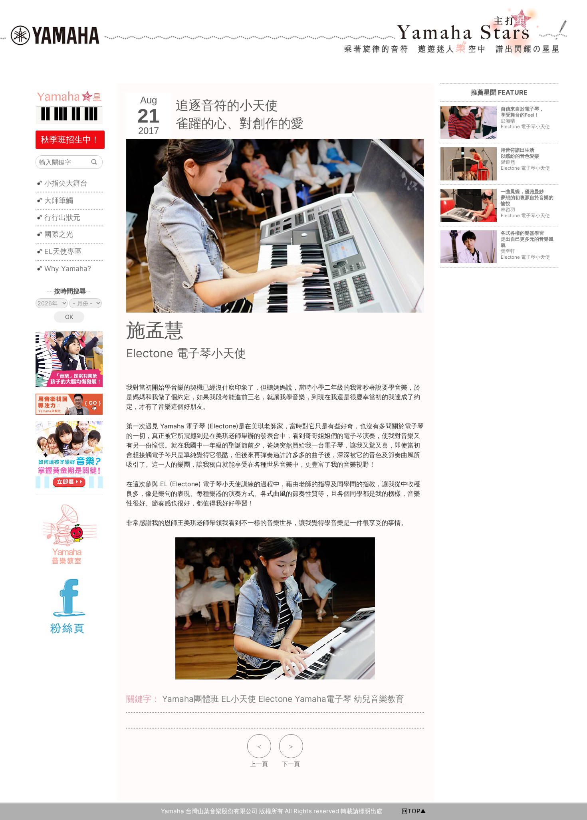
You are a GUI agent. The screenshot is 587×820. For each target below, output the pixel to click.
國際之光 (58, 234)
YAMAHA (55, 34)
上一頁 (259, 755)
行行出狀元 (62, 217)
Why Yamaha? (67, 268)
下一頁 (291, 755)
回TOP (411, 811)
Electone (275, 699)
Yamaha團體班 (190, 699)
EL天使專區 (62, 251)
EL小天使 (238, 699)
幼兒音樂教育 (379, 699)
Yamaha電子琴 (323, 699)
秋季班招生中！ (70, 140)
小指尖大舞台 (65, 183)
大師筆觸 (58, 200)
